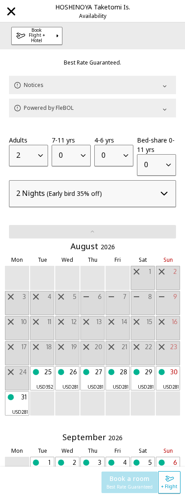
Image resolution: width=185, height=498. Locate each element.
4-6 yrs (104, 140)
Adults (18, 140)
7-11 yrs (63, 140)
